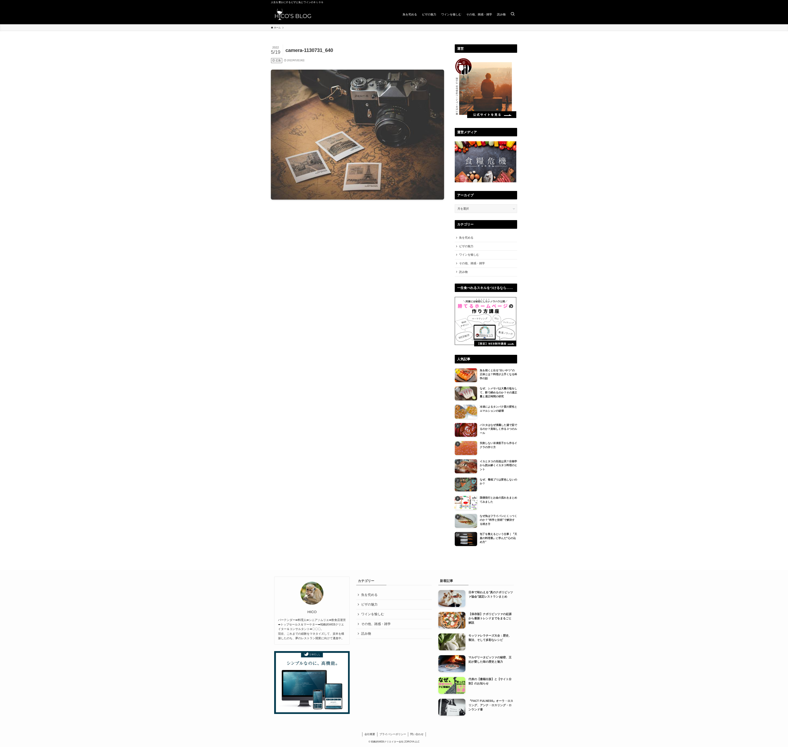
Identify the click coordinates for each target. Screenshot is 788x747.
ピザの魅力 (466, 246)
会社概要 (369, 734)
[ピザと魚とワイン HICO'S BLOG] (293, 14)
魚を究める (466, 237)
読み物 (463, 272)
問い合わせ (417, 734)
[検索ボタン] (512, 14)
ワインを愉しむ (469, 254)
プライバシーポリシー (392, 734)
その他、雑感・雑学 (472, 263)
